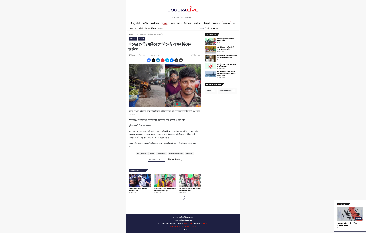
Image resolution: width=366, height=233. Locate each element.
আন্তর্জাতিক (154, 23)
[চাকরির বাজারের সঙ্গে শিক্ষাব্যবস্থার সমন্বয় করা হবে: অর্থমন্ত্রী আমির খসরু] (210, 58)
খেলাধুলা (206, 23)
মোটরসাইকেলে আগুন (176, 153)
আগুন (152, 153)
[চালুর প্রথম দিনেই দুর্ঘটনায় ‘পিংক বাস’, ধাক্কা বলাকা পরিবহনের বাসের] (190, 180)
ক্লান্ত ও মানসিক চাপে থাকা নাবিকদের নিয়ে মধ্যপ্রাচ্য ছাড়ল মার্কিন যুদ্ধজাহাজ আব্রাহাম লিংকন (226, 73)
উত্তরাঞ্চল (187, 23)
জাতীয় (145, 23)
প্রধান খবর (133, 39)
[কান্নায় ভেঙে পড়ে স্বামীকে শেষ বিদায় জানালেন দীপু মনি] (140, 180)
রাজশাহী (189, 153)
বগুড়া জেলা (175, 23)
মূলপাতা (136, 23)
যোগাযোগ (160, 28)
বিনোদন (197, 23)
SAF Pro (205, 223)
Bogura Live (142, 153)
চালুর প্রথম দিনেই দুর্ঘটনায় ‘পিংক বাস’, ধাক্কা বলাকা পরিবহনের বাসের (189, 189)
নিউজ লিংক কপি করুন (174, 159)
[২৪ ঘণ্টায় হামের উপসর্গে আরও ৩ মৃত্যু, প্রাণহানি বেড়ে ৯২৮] (210, 66)
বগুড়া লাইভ (162, 153)
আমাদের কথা (133, 28)
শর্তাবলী (141, 28)
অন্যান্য (215, 23)
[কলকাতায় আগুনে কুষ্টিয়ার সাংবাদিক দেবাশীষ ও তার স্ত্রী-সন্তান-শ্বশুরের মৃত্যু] (165, 180)
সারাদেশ (165, 23)
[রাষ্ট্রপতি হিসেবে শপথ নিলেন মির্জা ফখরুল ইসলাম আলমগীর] (210, 49)
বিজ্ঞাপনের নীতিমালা (150, 28)
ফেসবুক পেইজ (226, 23)
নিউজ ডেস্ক (132, 55)
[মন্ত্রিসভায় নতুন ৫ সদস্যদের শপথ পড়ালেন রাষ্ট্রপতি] (210, 41)
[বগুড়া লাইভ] (183, 8)
